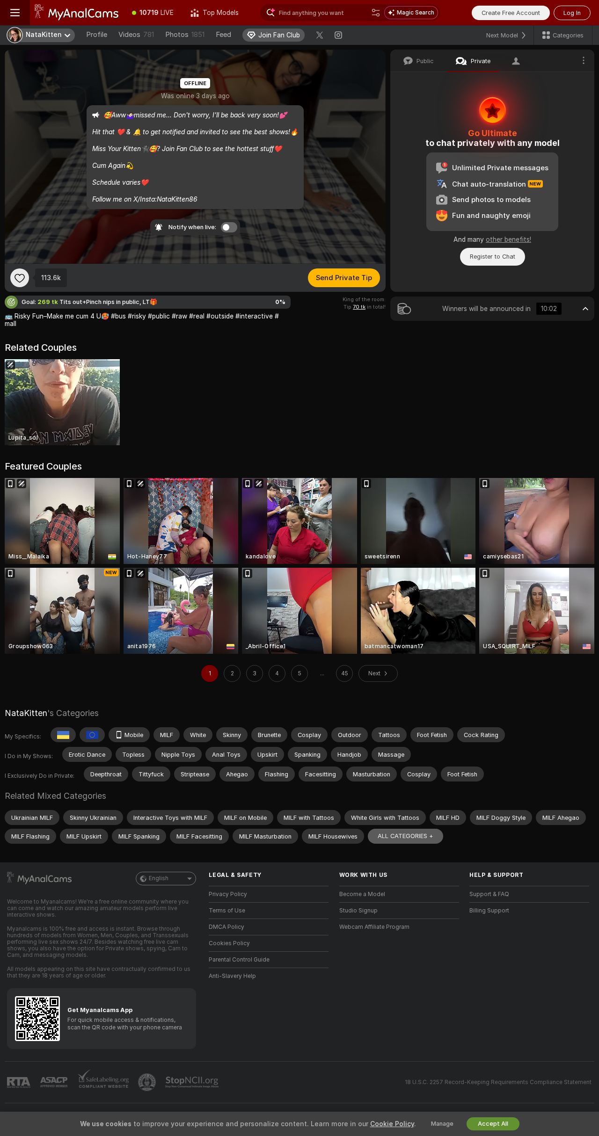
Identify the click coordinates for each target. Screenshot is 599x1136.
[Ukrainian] (63, 734)
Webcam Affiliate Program (374, 927)
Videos (136, 34)
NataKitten (26, 713)
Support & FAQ (489, 894)
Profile (96, 34)
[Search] (375, 12)
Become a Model (362, 894)
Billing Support (489, 910)
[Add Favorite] (19, 277)
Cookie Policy (392, 1124)
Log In (572, 12)
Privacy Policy (228, 894)
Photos (185, 34)
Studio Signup (358, 910)
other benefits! (508, 239)
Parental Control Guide (239, 959)
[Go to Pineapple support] (148, 1082)
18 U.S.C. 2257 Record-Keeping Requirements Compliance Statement (498, 1082)
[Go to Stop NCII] (192, 1082)
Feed (223, 34)
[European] (92, 734)
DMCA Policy (226, 927)
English (158, 878)
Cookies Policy (229, 943)
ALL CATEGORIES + (405, 835)
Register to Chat (492, 256)
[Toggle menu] (15, 12)
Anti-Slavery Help (232, 976)
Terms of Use (227, 910)
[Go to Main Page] (77, 12)
